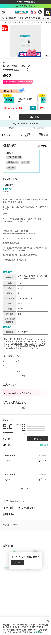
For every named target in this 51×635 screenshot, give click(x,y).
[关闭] (48, 621)
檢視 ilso (9, 514)
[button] (47, 12)
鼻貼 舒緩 (25, 162)
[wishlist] (22, 70)
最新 (9, 445)
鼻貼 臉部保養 (13, 162)
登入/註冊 (16, 562)
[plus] (14, 117)
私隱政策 (37, 632)
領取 (33, 108)
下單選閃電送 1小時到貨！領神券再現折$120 (20, 18)
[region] (25, 626)
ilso (4, 62)
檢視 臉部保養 (11, 501)
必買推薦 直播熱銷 (14, 157)
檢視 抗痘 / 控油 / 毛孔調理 (19, 508)
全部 (4, 445)
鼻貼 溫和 (11, 167)
